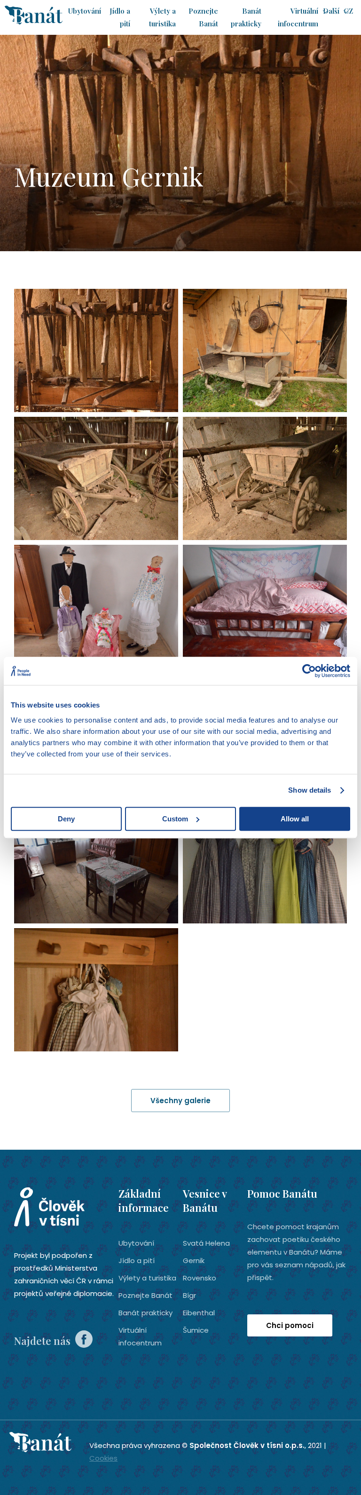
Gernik (193, 1260)
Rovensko (199, 1278)
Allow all (295, 819)
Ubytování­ (84, 11)
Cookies (103, 1458)
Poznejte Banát (145, 1295)
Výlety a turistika (147, 1278)
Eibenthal (199, 1313)
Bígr (189, 1295)
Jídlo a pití (136, 1260)
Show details (309, 790)
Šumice (196, 1330)
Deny (66, 819)
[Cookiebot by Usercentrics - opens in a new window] (309, 671)
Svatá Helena (206, 1243)
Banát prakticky (145, 1313)
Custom (175, 819)
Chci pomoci (290, 1325)
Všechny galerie (180, 1100)
